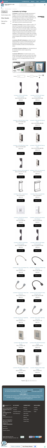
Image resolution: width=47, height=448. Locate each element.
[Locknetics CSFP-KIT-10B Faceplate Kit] (21, 163)
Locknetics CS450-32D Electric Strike (20, 120)
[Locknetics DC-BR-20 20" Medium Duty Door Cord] (37, 260)
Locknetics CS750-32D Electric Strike (20, 145)
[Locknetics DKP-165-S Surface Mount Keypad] (21, 360)
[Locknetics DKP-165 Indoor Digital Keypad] (21, 335)
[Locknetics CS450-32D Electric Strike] (21, 113)
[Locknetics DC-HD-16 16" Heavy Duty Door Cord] (21, 285)
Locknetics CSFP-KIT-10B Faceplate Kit (21, 170)
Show (28, 76)
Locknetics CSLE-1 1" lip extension (21, 193)
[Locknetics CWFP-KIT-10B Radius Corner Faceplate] (21, 235)
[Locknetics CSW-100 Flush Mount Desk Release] (21, 210)
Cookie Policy (26, 421)
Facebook (36, 409)
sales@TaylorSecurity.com (7, 417)
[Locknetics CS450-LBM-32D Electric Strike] (37, 113)
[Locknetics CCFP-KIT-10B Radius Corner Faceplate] (21, 88)
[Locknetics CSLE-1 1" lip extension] (21, 186)
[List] (39, 77)
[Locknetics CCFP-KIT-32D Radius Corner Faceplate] (37, 88)
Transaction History (17, 411)
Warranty (25, 417)
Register (32, 1)
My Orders (15, 407)
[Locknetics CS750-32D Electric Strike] (21, 138)
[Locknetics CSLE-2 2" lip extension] (37, 186)
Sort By (15, 76)
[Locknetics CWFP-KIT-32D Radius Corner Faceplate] (37, 235)
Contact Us (43, 1)
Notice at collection (15, 446)
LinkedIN (35, 407)
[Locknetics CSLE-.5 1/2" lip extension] (37, 163)
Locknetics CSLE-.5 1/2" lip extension (37, 170)
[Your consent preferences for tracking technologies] (45, 447)
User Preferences (16, 413)
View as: (40, 75)
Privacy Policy (26, 419)
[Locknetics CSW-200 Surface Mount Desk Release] (37, 210)
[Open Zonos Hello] (2, 2)
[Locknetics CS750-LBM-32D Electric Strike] (37, 138)
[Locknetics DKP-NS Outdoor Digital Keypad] (37, 360)
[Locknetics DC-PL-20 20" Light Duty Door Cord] (37, 310)
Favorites (15, 409)
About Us (25, 407)
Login (37, 1)
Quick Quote (5, 428)
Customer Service (6, 430)
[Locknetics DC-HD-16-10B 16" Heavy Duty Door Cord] (37, 285)
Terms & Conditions (27, 411)
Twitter (35, 411)
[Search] (34, 5)
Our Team (25, 409)
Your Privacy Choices (27, 446)
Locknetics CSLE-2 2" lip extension (37, 193)
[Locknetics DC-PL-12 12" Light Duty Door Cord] (21, 310)
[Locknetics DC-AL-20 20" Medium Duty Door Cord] (21, 260)
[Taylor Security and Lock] (7, 5)
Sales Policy (26, 413)
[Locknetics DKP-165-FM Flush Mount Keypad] (37, 335)
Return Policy (26, 415)
